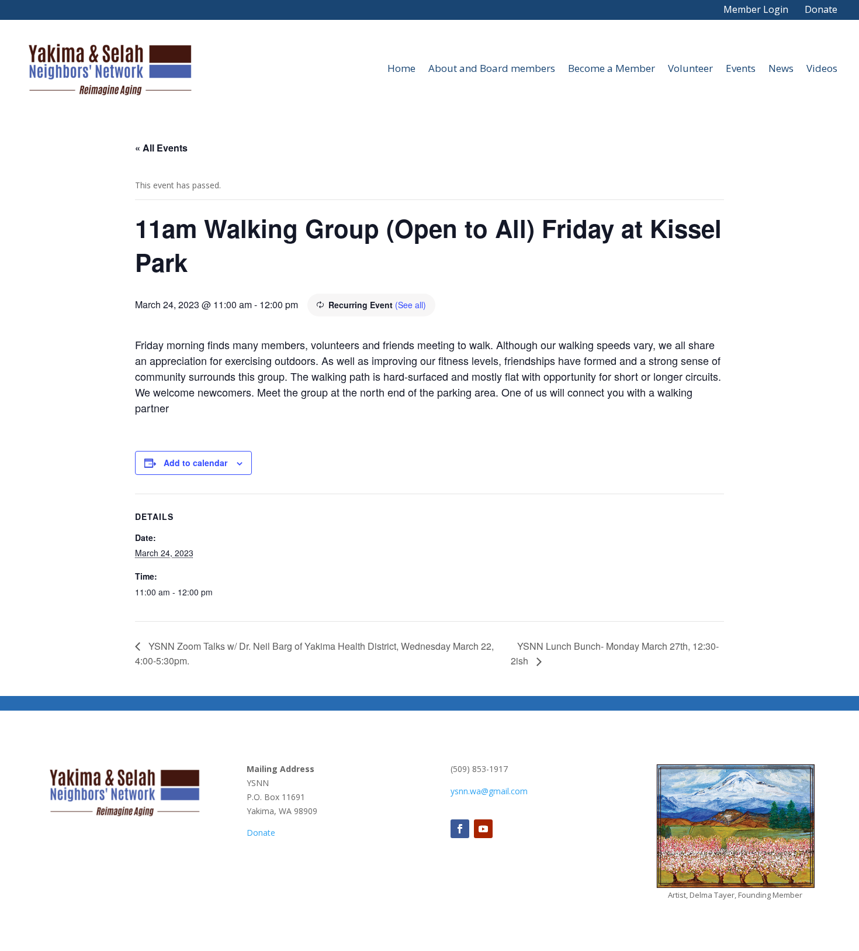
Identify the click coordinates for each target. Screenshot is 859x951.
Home (401, 68)
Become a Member (611, 68)
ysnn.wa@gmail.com (489, 791)
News (781, 68)
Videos (821, 68)
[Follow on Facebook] (460, 828)
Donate (821, 9)
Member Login (755, 9)
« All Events (161, 147)
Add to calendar (195, 462)
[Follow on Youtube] (483, 828)
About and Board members (491, 68)
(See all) (410, 305)
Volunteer (690, 68)
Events (741, 68)
